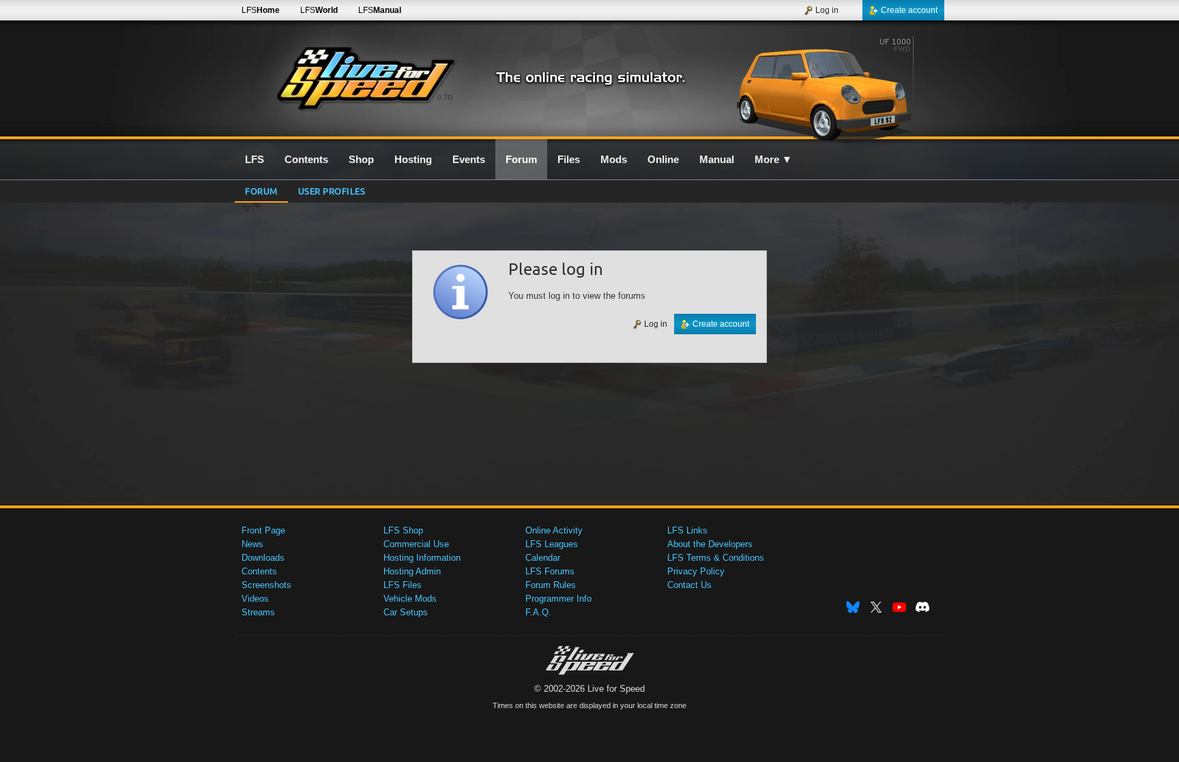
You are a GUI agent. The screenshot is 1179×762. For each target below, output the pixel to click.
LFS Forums (549, 571)
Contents (259, 571)
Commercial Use (416, 544)
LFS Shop (403, 530)
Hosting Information (422, 558)
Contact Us (689, 585)
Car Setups (405, 612)
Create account (909, 10)
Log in (827, 10)
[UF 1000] (827, 86)
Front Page (263, 530)
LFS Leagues (551, 544)
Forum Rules (550, 585)
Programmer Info (558, 599)
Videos (255, 599)
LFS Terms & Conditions (715, 558)
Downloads (263, 558)
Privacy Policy (696, 571)
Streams (258, 612)
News (252, 544)
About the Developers (710, 544)
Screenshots (266, 585)
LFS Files (402, 585)
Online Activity (554, 530)
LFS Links (687, 530)
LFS (261, 10)
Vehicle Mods (410, 599)
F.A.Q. (538, 612)
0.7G (445, 97)
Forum (261, 190)
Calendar (542, 558)
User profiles (332, 190)
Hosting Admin (412, 571)
